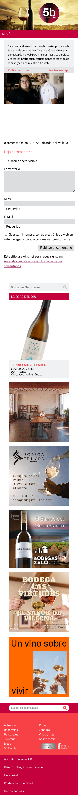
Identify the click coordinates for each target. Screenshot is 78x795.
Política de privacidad (18, 783)
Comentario (12, 168)
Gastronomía (47, 739)
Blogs (7, 743)
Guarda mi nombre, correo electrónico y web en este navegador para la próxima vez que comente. (38, 237)
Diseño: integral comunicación (24, 767)
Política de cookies (18, 70)
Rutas (42, 725)
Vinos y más (46, 734)
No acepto (64, 70)
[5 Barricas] (49, 13)
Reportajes (11, 729)
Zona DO (44, 729)
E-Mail (8, 216)
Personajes (11, 734)
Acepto (53, 70)
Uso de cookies (14, 791)
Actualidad (10, 725)
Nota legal (11, 775)
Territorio (9, 739)
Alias (7, 198)
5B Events (10, 748)
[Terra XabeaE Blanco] (39, 330)
